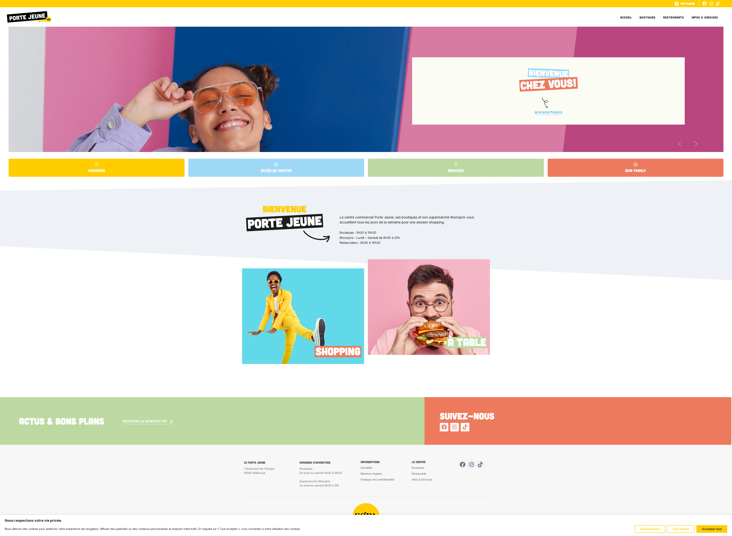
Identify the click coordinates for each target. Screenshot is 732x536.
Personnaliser (650, 529)
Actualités (367, 467)
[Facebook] (704, 3)
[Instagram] (711, 3)
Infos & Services (705, 17)
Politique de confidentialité (377, 479)
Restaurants (673, 17)
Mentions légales (371, 473)
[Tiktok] (718, 3)
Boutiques (648, 17)
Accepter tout (712, 529)
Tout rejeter (680, 529)
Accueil (626, 17)
